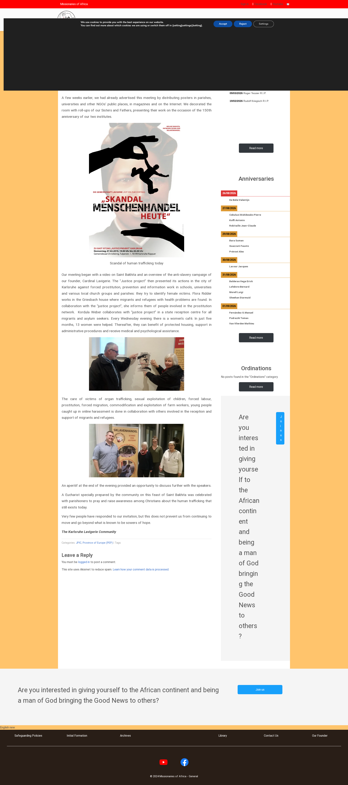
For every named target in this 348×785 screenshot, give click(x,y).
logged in (84, 562)
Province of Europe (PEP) (98, 542)
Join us (281, 428)
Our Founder (320, 735)
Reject (242, 24)
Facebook (260, 4)
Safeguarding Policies (28, 735)
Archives (125, 735)
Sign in (245, 4)
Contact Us (271, 735)
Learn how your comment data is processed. (141, 569)
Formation (80, 735)
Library (222, 735)
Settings (263, 24)
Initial (70, 735)
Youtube (277, 4)
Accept (223, 24)
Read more (256, 148)
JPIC (78, 542)
